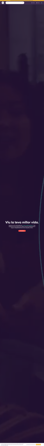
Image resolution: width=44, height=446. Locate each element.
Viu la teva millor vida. (22, 222)
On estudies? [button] (22, 230)
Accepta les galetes (38, 444)
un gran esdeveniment (27, 225)
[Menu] (41, 2)
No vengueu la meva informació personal (30, 444)
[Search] (22, 2)
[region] (22, 444)
